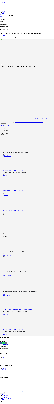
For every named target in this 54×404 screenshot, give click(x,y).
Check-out (7, 393)
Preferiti (3, 402)
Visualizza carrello (3, 393)
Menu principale (4, 394)
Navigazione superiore (5, 395)
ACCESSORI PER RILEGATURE (20, 122)
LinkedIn (5, 124)
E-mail (10, 124)
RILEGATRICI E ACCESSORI (38, 122)
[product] (28, 144)
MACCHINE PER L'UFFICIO (29, 122)
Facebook (2, 124)
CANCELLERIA (4, 397)
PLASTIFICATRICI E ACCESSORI (17, 150)
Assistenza (3, 2)
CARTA (3, 399)
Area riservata (4, 3)
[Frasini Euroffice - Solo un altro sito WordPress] (7, 8)
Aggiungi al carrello (5, 155)
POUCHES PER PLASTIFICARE (27, 150)
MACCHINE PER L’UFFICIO (6, 398)
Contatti (3, 13)
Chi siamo (3, 12)
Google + (8, 124)
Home (3, 10)
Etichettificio (3, 11)
